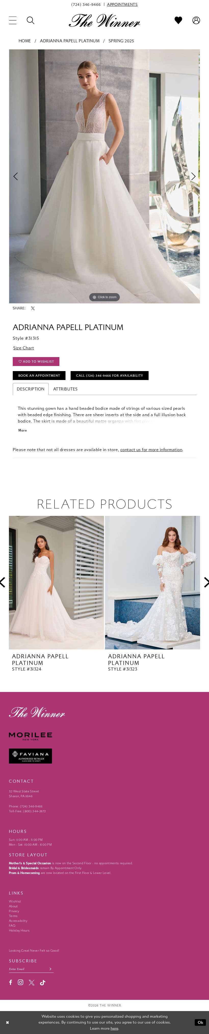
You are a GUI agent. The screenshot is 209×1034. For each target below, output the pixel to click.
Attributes (65, 389)
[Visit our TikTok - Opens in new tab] (42, 982)
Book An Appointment (39, 375)
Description (31, 389)
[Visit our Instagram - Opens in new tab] (20, 982)
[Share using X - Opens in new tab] (33, 308)
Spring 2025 (121, 40)
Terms (13, 916)
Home (25, 40)
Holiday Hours (19, 930)
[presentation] (56, 582)
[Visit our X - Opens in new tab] (31, 982)
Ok (201, 1022)
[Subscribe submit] (50, 969)
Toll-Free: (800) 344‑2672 (27, 811)
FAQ (12, 925)
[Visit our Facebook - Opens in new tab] (10, 982)
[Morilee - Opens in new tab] (104, 736)
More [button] (22, 430)
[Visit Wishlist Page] (178, 20)
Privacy (14, 911)
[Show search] (31, 20)
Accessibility (18, 921)
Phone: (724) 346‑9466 (26, 806)
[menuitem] (86, 4)
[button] (13, 20)
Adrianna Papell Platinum (69, 40)
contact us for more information (151, 449)
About (13, 906)
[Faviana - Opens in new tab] (104, 756)
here (114, 1028)
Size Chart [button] (23, 348)
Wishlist (15, 901)
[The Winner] (104, 20)
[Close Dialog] (7, 1022)
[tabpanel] (104, 176)
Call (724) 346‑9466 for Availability (109, 375)
